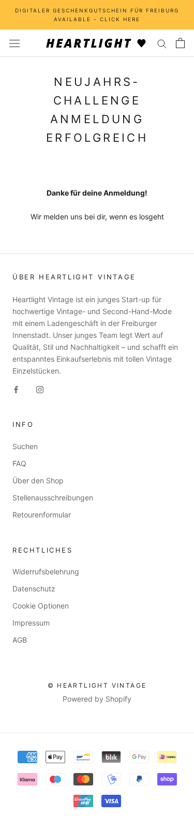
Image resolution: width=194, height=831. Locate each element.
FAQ (19, 463)
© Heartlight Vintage (97, 685)
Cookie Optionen (40, 605)
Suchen (25, 446)
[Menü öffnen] (14, 43)
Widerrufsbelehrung (45, 571)
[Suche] (162, 43)
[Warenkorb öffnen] (180, 43)
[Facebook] (16, 388)
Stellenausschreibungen (52, 497)
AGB (19, 639)
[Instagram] (39, 388)
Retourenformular (41, 514)
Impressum (31, 622)
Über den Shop (38, 480)
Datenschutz (33, 588)
